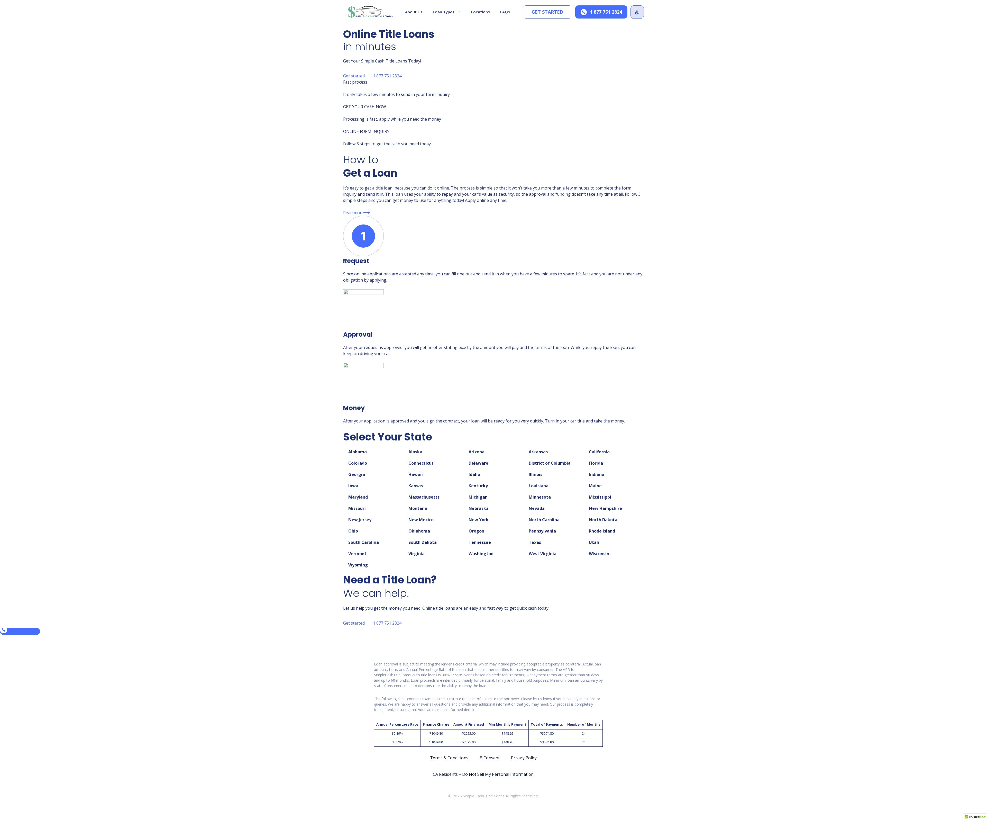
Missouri (357, 508)
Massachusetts (424, 497)
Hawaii (415, 474)
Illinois (535, 474)
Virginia (416, 553)
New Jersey (359, 519)
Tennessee (480, 542)
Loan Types (443, 11)
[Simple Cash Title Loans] (370, 12)
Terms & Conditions (449, 758)
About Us (414, 11)
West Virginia (542, 553)
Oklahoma (419, 531)
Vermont (357, 553)
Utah (594, 542)
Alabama (357, 452)
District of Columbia (550, 463)
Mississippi (600, 497)
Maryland (358, 497)
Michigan (478, 497)
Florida (596, 463)
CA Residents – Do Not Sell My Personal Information (483, 774)
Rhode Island (602, 531)
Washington (481, 553)
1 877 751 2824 (606, 12)
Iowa (353, 486)
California (599, 452)
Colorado (357, 463)
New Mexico (421, 519)
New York (479, 519)
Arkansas (538, 452)
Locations (480, 11)
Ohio (353, 531)
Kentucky (478, 486)
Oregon (476, 531)
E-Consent (490, 758)
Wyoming (358, 565)
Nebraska (479, 508)
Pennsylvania (542, 531)
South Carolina (363, 542)
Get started (547, 12)
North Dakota (603, 519)
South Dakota (422, 542)
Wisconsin (599, 553)
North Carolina (544, 519)
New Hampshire (605, 508)
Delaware (478, 463)
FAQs (505, 11)
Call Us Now (25, 631)
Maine (595, 486)
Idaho (474, 474)
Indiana (596, 474)
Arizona (477, 452)
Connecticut (421, 463)
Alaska (415, 452)
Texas (535, 542)
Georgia (356, 474)
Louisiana (539, 486)
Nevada (537, 508)
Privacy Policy (524, 758)
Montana (417, 508)
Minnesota (540, 497)
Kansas (415, 486)
